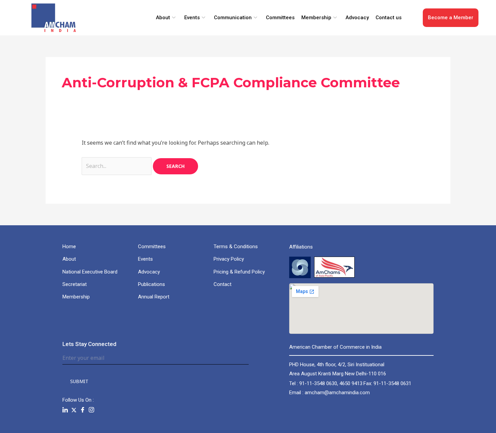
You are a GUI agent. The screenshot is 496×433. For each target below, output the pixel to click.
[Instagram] (91, 410)
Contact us (389, 18)
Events (192, 18)
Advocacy (357, 18)
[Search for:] (117, 166)
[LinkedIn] (65, 410)
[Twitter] (74, 409)
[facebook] (82, 410)
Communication (233, 18)
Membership (316, 18)
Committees (280, 18)
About (163, 18)
